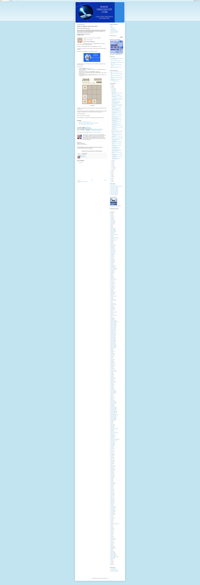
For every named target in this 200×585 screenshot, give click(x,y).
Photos (112, 457)
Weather (112, 546)
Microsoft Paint (113, 413)
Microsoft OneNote (113, 411)
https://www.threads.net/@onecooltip (95, 130)
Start (111, 496)
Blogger (107, 578)
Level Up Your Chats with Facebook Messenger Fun (116, 116)
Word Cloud (112, 557)
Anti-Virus (112, 224)
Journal (112, 379)
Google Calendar (113, 324)
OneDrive (112, 441)
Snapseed (112, 482)
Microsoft (112, 406)
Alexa (111, 218)
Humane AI (112, 359)
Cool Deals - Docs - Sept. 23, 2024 (116, 107)
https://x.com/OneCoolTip (82, 130)
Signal (111, 478)
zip (111, 565)
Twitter (111, 522)
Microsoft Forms (113, 409)
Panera (112, 447)
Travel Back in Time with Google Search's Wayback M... (116, 109)
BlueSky (112, 246)
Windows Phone (113, 555)
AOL (111, 225)
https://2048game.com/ (89, 68)
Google (112, 319)
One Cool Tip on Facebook (114, 187)
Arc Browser (112, 232)
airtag (111, 217)
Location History (113, 391)
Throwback (112, 513)
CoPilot (112, 270)
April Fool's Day (113, 231)
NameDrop (112, 426)
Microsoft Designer (113, 407)
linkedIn (112, 389)
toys (111, 516)
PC (111, 449)
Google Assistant (113, 322)
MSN (111, 422)
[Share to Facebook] (85, 153)
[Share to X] (84, 153)
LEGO (111, 386)
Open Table (112, 442)
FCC (111, 302)
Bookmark (112, 247)
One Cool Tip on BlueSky (114, 194)
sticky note (112, 497)
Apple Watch (112, 230)
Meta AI (112, 405)
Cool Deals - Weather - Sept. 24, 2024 (116, 104)
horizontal (112, 356)
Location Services (113, 392)
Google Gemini (113, 333)
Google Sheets (113, 341)
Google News (113, 339)
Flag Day (112, 306)
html (111, 358)
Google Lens (112, 336)
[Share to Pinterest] (86, 153)
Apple (111, 227)
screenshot (112, 475)
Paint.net (112, 446)
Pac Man (112, 445)
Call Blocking (112, 253)
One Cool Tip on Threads (114, 193)
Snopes (112, 484)
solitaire (112, 485)
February (113, 167)
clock (111, 263)
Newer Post (79, 180)
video (111, 537)
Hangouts (112, 353)
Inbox (111, 367)
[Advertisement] (92, 171)
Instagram (112, 368)
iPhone (112, 377)
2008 (111, 181)
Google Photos (113, 340)
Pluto (111, 459)
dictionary (112, 278)
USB (111, 531)
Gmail (111, 317)
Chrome (112, 260)
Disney (112, 280)
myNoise (112, 425)
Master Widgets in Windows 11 (115, 101)
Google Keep (112, 334)
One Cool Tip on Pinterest (114, 190)
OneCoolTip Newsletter (88, 128)
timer (111, 515)
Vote (111, 540)
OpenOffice (112, 444)
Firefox (112, 305)
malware (112, 395)
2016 (111, 175)
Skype (111, 480)
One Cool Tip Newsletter (114, 32)
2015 (111, 176)
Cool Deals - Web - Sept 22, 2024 (116, 110)
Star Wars (112, 494)
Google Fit (112, 332)
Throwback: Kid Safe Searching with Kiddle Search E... (116, 120)
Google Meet (112, 338)
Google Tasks (113, 344)
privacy (112, 463)
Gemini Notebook (113, 315)
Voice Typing (112, 539)
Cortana (112, 271)
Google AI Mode (113, 320)
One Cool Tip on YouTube (114, 189)
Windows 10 (112, 553)
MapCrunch (112, 397)
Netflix (111, 430)
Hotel (111, 357)
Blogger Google (113, 245)
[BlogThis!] (83, 153)
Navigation (112, 429)
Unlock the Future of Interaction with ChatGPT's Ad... (116, 99)
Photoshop (112, 458)
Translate (112, 517)
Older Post (105, 180)
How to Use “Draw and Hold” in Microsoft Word (115, 139)
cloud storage (113, 265)
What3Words (112, 547)
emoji (111, 297)
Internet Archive (113, 370)
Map (111, 396)
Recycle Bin (112, 468)
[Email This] (82, 153)
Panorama (112, 448)
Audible (112, 236)
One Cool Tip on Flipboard (114, 191)
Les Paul (112, 387)
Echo (111, 289)
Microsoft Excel (113, 408)
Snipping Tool (113, 483)
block (111, 243)
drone (111, 284)
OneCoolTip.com (87, 127)
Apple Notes (112, 229)
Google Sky (112, 342)
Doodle (112, 282)
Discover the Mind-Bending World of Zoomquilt (86, 124)
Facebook (112, 299)
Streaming (112, 499)
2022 (111, 171)
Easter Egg (112, 288)
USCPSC (112, 532)
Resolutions (112, 469)
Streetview (112, 500)
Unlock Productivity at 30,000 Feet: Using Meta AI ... (116, 122)
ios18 (111, 374)
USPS (111, 533)
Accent (112, 214)
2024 (111, 87)
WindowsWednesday (114, 556)
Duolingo (112, 287)
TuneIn (112, 519)
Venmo (112, 534)
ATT (111, 235)
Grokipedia (112, 351)
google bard (112, 323)
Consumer (112, 266)
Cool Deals (112, 267)
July (112, 161)
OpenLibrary (112, 443)
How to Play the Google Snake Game (84, 121)
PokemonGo (112, 461)
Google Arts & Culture (114, 321)
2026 (111, 84)
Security (112, 477)
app (111, 226)
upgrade (112, 529)
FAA (111, 298)
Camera (112, 254)
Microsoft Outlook (113, 412)
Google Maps (112, 337)
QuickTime (112, 465)
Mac (111, 394)
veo (111, 535)
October (113, 90)
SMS (111, 481)
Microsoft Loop (113, 410)
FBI (111, 301)
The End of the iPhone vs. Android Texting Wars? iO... (116, 112)
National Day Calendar (114, 428)
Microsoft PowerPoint (114, 414)
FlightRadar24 (113, 307)
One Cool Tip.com (113, 185)
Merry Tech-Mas (113, 403)
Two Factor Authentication (114, 523)
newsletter (112, 433)
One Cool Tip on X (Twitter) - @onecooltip (116, 186)
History (112, 355)
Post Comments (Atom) (84, 181)
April (112, 165)
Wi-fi (111, 549)
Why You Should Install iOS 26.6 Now (116, 60)
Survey (112, 503)
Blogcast (112, 244)
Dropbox (112, 285)
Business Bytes (113, 250)
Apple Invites (112, 228)
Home (92, 180)
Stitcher (112, 498)
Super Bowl (112, 502)
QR (111, 464)
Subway (112, 501)
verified (112, 536)
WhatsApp (112, 548)
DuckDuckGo (112, 286)
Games (112, 314)
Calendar (112, 252)
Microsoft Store (113, 415)
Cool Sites (112, 33)
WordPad (112, 558)
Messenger (112, 404)
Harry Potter (112, 354)
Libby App (112, 388)
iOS (111, 372)
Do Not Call (112, 281)
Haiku (111, 352)
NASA (111, 427)
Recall (111, 467)
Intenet (112, 369)
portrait (112, 462)
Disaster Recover (113, 279)
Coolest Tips (112, 269)
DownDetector (113, 283)
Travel (111, 518)
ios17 (111, 373)
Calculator (112, 251)
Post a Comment (80, 162)
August (113, 160)
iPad (111, 376)
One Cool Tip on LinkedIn (114, 188)
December (113, 88)
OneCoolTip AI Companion (114, 31)
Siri (111, 479)
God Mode (112, 318)
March (112, 166)
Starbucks (112, 495)
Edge (111, 290)
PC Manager (112, 450)
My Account (112, 424)
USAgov (112, 530)
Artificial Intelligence (113, 234)
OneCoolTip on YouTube (114, 209)
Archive (112, 233)
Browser (112, 249)
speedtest (112, 493)
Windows (112, 552)
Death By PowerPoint (114, 129)
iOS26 (111, 375)
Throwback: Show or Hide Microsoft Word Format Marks (116, 124)
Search (112, 476)
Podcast (112, 460)
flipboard (112, 308)
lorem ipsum (112, 393)
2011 (111, 180)
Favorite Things (113, 300)
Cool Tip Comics (113, 268)
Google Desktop (113, 325)
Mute (111, 423)
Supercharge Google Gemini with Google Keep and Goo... (116, 118)
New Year (112, 431)
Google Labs (112, 335)
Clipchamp (112, 262)
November (113, 89)
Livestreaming (113, 390)
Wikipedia (112, 551)
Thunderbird (112, 514)
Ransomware (112, 466)
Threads (112, 512)
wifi (111, 550)
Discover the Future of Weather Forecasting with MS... (115, 103)
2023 (111, 170)
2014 (111, 177)
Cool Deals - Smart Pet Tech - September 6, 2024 (115, 147)
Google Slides (113, 343)
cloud (111, 264)
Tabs (111, 504)
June (112, 162)
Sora (111, 486)
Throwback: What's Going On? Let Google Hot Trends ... (116, 158)
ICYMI (111, 361)
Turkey (112, 520)
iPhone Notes (113, 378)
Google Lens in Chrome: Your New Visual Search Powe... (116, 150)
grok (111, 350)
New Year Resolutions (114, 432)
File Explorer (112, 303)
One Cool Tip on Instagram (114, 192)
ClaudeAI (112, 261)
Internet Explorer (113, 371)
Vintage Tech (112, 538)
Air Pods (112, 216)
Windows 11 (112, 554)
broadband (112, 248)
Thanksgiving (112, 511)
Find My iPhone (113, 304)
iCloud (112, 360)
